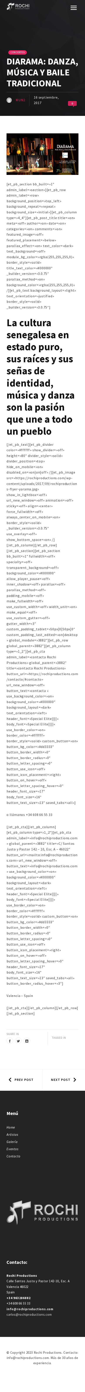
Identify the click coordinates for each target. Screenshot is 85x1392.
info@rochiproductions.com (30, 1309)
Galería (12, 1142)
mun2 (20, 100)
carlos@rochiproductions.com (29, 1314)
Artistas (12, 1134)
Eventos (13, 1149)
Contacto (13, 1156)
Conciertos (17, 52)
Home (11, 1127)
